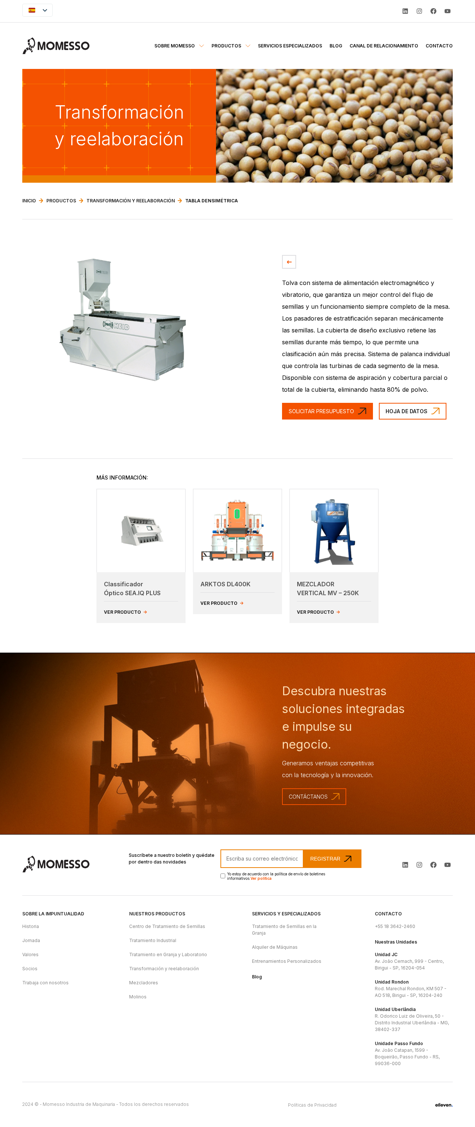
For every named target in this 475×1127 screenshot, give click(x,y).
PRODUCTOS (61, 200)
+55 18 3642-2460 (395, 926)
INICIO (29, 200)
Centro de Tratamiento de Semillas (167, 926)
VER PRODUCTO (123, 612)
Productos (227, 46)
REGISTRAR (325, 859)
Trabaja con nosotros (45, 982)
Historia (30, 926)
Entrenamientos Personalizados (286, 961)
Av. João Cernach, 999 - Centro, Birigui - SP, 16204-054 (409, 961)
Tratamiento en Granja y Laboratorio (168, 954)
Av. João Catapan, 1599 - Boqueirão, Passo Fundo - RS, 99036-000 (407, 1053)
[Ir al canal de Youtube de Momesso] (447, 865)
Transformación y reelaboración (164, 968)
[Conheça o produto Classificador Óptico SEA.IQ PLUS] (141, 530)
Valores (30, 954)
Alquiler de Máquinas (275, 947)
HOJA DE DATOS (407, 411)
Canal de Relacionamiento (384, 46)
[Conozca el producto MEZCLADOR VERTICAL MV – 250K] (334, 530)
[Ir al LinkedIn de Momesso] (405, 11)
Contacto (439, 46)
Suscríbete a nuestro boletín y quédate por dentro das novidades (171, 858)
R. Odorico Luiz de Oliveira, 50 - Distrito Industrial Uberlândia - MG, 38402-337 (412, 1019)
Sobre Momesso (175, 46)
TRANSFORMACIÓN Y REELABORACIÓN (130, 200)
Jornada (31, 940)
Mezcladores (143, 982)
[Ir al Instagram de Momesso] (419, 865)
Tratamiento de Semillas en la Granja (284, 930)
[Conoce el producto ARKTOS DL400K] (237, 530)
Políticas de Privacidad (312, 1105)
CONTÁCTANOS (308, 796)
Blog (336, 46)
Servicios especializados (290, 46)
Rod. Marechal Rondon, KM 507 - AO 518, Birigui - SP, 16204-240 (410, 988)
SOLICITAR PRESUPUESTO (321, 411)
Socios (29, 968)
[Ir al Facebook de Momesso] (433, 865)
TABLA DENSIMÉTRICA (211, 200)
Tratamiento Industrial (152, 940)
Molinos (138, 997)
